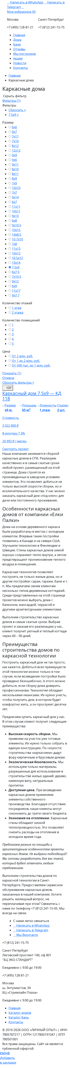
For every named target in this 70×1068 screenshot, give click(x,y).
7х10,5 (16, 276)
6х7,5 (15, 272)
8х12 (15, 146)
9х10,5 (16, 225)
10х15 (16, 230)
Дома (17, 40)
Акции (18, 58)
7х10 (15, 141)
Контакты (20, 68)
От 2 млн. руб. (22, 356)
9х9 (14, 155)
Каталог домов (20, 1013)
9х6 (14, 160)
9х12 (15, 281)
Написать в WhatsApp (26, 2)
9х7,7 (15, 295)
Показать (11, 373)
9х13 (15, 216)
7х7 (14, 192)
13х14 (16, 262)
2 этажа (17, 312)
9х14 (15, 197)
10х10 (16, 188)
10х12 (16, 253)
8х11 (15, 174)
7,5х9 (15, 267)
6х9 (14, 286)
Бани (17, 44)
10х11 (16, 211)
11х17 (16, 291)
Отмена (8, 378)
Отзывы (19, 49)
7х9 (14, 183)
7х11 (15, 136)
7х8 (14, 244)
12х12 (16, 150)
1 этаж (17, 308)
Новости (19, 63)
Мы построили (24, 54)
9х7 (14, 132)
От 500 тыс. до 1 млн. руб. (31, 365)
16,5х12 (17, 258)
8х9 (14, 178)
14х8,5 (16, 234)
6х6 (14, 127)
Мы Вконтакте (27, 935)
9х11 (15, 164)
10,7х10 (17, 239)
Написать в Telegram (32, 930)
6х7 (14, 202)
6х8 (14, 220)
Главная (19, 35)
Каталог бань (19, 1017)
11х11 (16, 206)
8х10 (15, 169)
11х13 (16, 248)
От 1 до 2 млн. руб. (26, 361)
